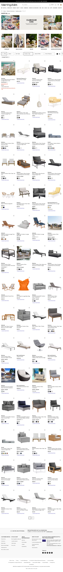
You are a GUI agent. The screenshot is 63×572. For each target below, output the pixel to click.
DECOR (31, 49)
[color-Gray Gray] (50, 84)
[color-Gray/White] (3, 391)
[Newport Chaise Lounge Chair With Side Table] (8, 223)
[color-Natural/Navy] (3, 207)
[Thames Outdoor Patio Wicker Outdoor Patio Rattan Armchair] (55, 437)
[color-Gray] (34, 148)
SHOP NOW (45, 1)
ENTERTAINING (44, 49)
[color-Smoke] (34, 84)
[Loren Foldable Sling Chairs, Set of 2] (8, 285)
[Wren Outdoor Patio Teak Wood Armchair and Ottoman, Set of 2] (24, 101)
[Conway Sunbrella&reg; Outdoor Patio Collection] (39, 285)
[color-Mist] (17, 239)
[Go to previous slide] (2, 1)
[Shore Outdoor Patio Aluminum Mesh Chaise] (8, 345)
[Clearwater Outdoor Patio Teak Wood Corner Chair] (39, 405)
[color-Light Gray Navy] (34, 301)
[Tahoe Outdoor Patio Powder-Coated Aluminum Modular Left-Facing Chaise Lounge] (55, 68)
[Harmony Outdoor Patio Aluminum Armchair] (39, 467)
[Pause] (61, 1)
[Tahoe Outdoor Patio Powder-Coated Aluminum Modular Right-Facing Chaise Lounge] (55, 253)
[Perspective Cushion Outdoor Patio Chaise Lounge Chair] (39, 498)
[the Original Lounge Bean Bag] (24, 285)
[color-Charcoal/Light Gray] (2, 270)
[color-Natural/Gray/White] (3, 239)
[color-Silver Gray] (5, 148)
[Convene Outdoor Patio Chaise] (8, 498)
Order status (14, 543)
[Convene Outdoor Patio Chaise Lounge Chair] (8, 101)
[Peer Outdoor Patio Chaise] (39, 315)
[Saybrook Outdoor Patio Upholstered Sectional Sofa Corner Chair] (24, 467)
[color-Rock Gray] (19, 239)
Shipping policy (4, 547)
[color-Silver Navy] (3, 148)
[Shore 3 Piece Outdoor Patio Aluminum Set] (8, 132)
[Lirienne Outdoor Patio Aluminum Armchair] (39, 68)
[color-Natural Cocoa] (17, 178)
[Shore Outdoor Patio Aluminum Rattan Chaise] (24, 498)
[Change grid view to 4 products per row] (57, 54)
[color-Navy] (5, 421)
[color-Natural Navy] (3, 178)
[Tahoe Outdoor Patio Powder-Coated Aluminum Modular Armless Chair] (39, 132)
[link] (8, 84)
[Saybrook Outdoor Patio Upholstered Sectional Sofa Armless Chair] (24, 437)
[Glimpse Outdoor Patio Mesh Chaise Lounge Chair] (24, 132)
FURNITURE (6, 49)
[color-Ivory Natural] (50, 483)
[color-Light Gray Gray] (36, 84)
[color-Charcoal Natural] (48, 483)
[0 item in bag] (61, 4)
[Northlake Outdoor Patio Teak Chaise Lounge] (55, 498)
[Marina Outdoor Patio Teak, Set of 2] (8, 162)
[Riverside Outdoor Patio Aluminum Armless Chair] (55, 405)
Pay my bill (13, 545)
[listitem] (31, 1)
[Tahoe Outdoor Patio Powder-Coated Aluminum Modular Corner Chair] (39, 192)
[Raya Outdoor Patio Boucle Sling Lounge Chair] (39, 162)
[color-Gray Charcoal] (48, 84)
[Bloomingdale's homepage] (2, 11)
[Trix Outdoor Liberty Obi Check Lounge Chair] (8, 437)
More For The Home (10, 11)
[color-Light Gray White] (33, 301)
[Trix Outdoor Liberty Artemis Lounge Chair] (55, 132)
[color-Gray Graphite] (48, 331)
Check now (59, 545)
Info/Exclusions (49, 531)
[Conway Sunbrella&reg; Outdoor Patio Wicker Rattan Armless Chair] (24, 405)
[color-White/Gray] (17, 148)
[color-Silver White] (2, 361)
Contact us (3, 541)
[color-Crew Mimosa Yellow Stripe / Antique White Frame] (48, 116)
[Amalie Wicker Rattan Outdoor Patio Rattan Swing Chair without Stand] (39, 101)
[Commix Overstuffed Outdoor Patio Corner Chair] (8, 405)
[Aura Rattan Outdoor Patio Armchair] (24, 315)
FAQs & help (3, 543)
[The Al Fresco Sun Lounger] (55, 192)
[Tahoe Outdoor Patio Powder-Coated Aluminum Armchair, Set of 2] (24, 162)
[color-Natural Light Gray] (19, 178)
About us (23, 540)
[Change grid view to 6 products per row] (59, 53)
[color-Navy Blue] (21, 453)
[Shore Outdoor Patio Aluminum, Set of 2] (55, 285)
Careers (23, 544)
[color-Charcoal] (33, 178)
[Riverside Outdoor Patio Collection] (55, 223)
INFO (41, 1)
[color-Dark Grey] (2, 421)
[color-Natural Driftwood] (17, 117)
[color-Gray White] (52, 84)
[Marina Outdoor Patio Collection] (24, 253)
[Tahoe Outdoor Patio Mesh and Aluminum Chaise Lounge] (39, 253)
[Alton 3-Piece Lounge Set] (8, 192)
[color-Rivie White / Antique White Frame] (50, 116)
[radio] (33, 84)
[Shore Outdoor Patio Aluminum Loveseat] (8, 467)
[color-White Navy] (19, 148)
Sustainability (24, 546)
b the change (24, 542)
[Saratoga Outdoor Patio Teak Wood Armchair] (24, 192)
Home (4, 11)
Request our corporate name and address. (42, 566)
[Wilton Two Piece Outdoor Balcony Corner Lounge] (8, 315)
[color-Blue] (48, 148)
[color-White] (21, 148)
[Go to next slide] (59, 1)
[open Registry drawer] (58, 4)
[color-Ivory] (34, 178)
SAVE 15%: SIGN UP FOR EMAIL (18, 530)
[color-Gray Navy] (52, 331)
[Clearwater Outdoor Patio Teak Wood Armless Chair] (55, 315)
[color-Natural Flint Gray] (19, 117)
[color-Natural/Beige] (2, 207)
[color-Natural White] (2, 178)
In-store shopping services (36, 542)
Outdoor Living (18, 11)
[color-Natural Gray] (5, 178)
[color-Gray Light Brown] (53, 331)
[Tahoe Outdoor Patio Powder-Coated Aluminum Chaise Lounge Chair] (55, 162)
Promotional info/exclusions (52, 545)
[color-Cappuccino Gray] (2, 117)
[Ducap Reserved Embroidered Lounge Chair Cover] (8, 68)
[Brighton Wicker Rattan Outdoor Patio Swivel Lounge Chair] (39, 345)
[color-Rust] (53, 148)
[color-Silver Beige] (2, 148)
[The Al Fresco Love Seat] (55, 101)
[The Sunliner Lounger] (24, 68)
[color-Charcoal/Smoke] (3, 270)
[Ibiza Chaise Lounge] (55, 345)
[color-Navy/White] (52, 421)
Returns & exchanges (4, 545)
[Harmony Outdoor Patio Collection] (39, 375)
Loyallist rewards (14, 541)
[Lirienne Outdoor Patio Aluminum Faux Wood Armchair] (55, 467)
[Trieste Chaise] (24, 345)
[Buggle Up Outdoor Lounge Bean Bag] (24, 223)
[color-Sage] (52, 148)
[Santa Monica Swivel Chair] (24, 375)
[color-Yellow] (50, 148)
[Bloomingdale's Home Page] (9, 5)
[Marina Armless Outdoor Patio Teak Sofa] (55, 375)
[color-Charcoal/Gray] (50, 239)
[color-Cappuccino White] (3, 117)
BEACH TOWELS (19, 49)
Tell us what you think (5, 549)
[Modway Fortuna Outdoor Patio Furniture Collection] (8, 375)
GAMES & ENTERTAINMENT (56, 49)
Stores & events (34, 547)
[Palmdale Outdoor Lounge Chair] (39, 223)
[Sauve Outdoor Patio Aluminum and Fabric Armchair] (8, 253)
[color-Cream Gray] (33, 84)
